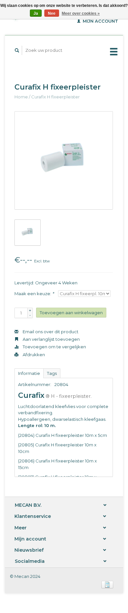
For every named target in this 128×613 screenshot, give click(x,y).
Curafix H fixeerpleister (55, 96)
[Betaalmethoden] (107, 584)
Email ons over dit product (50, 331)
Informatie (29, 373)
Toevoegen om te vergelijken (54, 346)
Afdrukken (33, 354)
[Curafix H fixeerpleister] (64, 160)
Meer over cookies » (81, 13)
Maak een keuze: (34, 293)
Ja (35, 13)
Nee (51, 13)
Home (21, 96)
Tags (52, 373)
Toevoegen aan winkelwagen (71, 312)
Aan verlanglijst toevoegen (51, 339)
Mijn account (99, 21)
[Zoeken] (17, 50)
